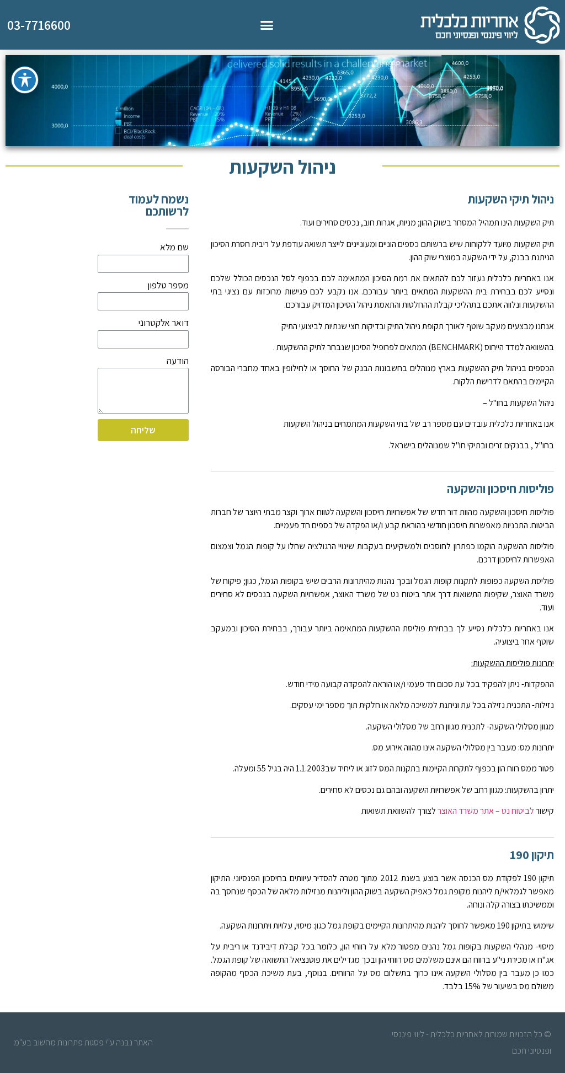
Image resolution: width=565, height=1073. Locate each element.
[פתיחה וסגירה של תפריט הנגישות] (25, 80)
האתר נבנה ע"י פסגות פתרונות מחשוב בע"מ (83, 1042)
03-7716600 (39, 25)
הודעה (178, 361)
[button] (267, 24)
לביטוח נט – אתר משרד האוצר (486, 811)
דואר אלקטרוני (163, 322)
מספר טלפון (168, 285)
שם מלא (174, 247)
